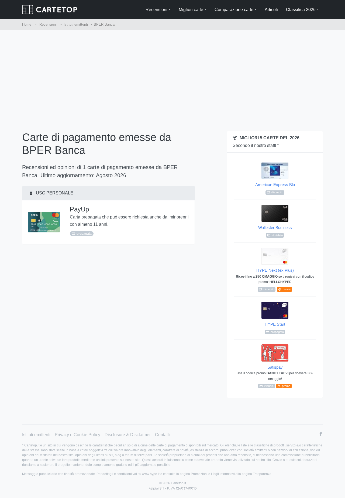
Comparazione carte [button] (234, 9)
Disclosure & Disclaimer (128, 434)
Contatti (162, 434)
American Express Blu (275, 188)
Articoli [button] (271, 9)
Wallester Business (275, 231)
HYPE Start (275, 328)
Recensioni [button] (156, 9)
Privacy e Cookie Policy (77, 434)
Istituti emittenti (36, 434)
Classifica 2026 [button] (301, 9)
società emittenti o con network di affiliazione (276, 450)
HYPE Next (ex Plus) (275, 279)
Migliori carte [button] (191, 9)
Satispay (275, 376)
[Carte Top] (49, 9)
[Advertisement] (172, 71)
